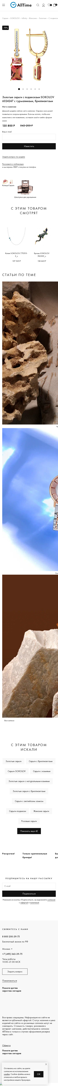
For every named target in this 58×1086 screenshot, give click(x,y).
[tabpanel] (29, 55)
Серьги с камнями (41, 771)
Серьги (5, 18)
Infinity (24, 18)
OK (38, 1074)
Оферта (6, 1045)
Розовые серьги (29, 821)
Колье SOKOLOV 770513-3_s (16, 254)
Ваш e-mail (7, 131)
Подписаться (29, 893)
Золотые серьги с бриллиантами (29, 791)
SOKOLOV (15, 18)
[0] (49, 5)
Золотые (42, 18)
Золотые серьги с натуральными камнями (29, 781)
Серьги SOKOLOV (17, 771)
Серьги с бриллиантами (40, 761)
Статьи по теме (19, 274)
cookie (7, 1074)
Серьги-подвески (17, 811)
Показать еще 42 (29, 831)
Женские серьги (41, 811)
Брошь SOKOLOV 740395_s (41, 254)
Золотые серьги (13, 761)
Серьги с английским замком (29, 801)
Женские (33, 18)
